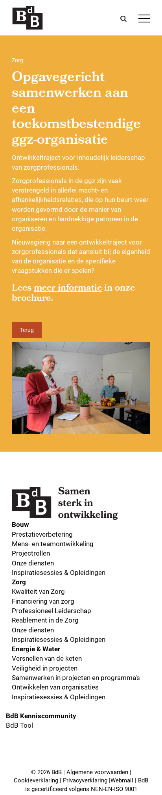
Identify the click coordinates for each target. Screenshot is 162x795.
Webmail (121, 780)
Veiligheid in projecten (44, 668)
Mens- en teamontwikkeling (53, 543)
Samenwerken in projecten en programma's (76, 677)
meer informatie (68, 289)
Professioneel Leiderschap (51, 610)
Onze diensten (33, 562)
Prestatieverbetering (42, 534)
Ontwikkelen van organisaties (55, 686)
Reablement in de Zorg (45, 620)
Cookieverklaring (36, 780)
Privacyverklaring (85, 780)
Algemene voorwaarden (97, 772)
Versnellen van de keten (47, 658)
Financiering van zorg (43, 601)
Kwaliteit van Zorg (38, 591)
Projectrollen (31, 553)
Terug (27, 330)
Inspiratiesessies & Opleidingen (58, 572)
